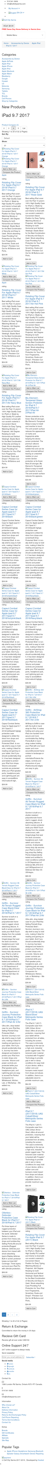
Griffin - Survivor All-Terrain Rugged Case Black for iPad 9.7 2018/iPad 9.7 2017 (35, 803)
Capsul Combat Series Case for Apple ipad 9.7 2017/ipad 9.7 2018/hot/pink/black (11, 613)
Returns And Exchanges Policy (14, 1415)
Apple (4, 175)
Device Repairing (36, 1453)
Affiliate (5, 1435)
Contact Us (6, 1422)
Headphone (22, 1451)
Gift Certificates (8, 1433)
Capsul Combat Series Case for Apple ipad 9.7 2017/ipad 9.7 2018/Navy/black (33, 613)
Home (6, 43)
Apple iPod (6, 68)
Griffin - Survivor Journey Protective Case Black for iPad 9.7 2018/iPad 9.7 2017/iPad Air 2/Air (35, 910)
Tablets (5, 91)
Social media (7, 1360)
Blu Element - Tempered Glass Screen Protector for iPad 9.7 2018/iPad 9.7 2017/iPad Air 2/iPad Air (33, 405)
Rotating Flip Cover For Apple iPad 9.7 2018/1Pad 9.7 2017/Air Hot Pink (35, 299)
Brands (5, 96)
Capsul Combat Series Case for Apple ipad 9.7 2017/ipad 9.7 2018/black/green (34, 511)
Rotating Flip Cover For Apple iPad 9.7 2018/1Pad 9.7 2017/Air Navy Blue (11, 399)
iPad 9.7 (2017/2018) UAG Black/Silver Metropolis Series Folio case (34, 1014)
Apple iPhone (7, 66)
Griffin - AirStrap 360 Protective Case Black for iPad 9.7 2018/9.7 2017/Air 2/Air (35, 714)
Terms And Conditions (10, 1420)
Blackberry (6, 76)
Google (5, 78)
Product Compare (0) (10, 125)
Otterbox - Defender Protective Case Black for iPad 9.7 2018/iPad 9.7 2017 (11, 1217)
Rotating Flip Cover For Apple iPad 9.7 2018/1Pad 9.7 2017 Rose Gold (35, 190)
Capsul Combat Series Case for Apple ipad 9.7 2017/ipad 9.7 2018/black (9, 511)
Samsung (5, 88)
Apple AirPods (7, 61)
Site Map (5, 1440)
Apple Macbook (8, 71)
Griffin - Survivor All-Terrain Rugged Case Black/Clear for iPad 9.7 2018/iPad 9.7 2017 (11, 907)
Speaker (10, 1453)
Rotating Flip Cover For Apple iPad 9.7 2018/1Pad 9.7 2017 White (11, 293)
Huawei (5, 81)
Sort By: (5, 134)
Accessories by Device (20, 43)
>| (16, 1314)
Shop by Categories (10, 101)
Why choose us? (8, 1405)
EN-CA (20, 12)
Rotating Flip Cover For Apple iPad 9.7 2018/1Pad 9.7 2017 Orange (11, 186)
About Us (5, 1407)
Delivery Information (10, 1410)
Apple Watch (7, 73)
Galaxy (17, 1453)
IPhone (15, 1451)
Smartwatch (24, 1453)
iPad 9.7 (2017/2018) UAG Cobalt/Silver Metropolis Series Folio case (34, 1115)
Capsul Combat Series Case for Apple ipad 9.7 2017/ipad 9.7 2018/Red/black (10, 714)
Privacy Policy (7, 1412)
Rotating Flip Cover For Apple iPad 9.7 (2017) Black (35, 1237)
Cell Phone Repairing (10, 1417)
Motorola (5, 86)
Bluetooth (39, 1451)
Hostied (41, 1460)
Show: (4, 141)
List (24, 128)
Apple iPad (36, 43)
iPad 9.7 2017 (11, 45)
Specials (5, 1438)
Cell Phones (6, 98)
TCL (3, 93)
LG (3, 83)
